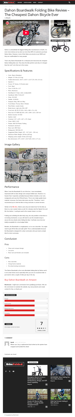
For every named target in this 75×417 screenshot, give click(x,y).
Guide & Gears (27, 2)
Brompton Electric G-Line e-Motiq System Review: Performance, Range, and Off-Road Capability (37, 379)
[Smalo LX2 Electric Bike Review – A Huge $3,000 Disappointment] (37, 394)
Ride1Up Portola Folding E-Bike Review (59, 402)
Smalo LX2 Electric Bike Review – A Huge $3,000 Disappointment (35, 402)
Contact (40, 2)
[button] (69, 2)
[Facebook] (6, 371)
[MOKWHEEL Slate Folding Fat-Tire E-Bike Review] (61, 370)
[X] (10, 371)
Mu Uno (15, 207)
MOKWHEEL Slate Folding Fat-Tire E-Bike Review (60, 378)
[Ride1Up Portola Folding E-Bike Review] (61, 394)
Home (6, 6)
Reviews (20, 2)
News (34, 2)
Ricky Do (8, 18)
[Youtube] (13, 371)
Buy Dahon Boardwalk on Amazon (21, 279)
